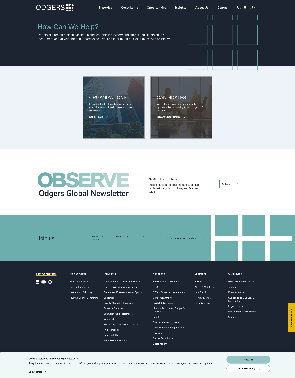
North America (202, 298)
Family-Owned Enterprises (118, 303)
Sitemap (232, 317)
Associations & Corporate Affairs (122, 281)
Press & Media (236, 292)
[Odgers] (55, 8)
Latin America (202, 303)
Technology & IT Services (117, 340)
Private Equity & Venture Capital (121, 324)
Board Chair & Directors (166, 281)
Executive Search (79, 281)
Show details (35, 372)
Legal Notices (235, 306)
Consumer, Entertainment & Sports (123, 292)
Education (109, 298)
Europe (198, 281)
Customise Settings (247, 368)
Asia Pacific (200, 292)
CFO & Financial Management (169, 292)
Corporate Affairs (162, 298)
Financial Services (113, 308)
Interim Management (81, 287)
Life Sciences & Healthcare (118, 314)
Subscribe (227, 184)
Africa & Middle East (205, 287)
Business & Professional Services (122, 287)
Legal (156, 317)
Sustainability (111, 335)
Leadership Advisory (81, 292)
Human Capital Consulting (84, 298)
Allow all (248, 360)
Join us (232, 287)
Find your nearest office (241, 281)
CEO (155, 287)
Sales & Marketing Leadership (169, 322)
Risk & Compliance (163, 338)
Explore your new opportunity (182, 238)
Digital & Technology (164, 303)
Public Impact (111, 330)
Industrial (109, 319)
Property (157, 333)
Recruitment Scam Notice (242, 311)
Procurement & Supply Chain (168, 327)
